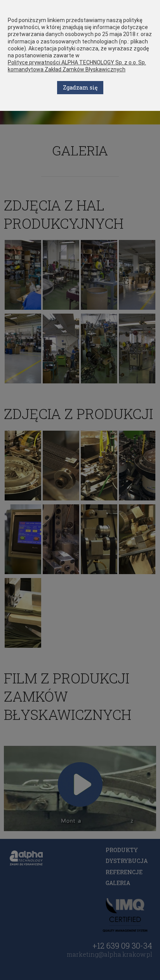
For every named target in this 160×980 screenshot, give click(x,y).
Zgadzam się (80, 87)
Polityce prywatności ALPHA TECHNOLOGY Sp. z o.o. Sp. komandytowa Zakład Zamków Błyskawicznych (77, 65)
